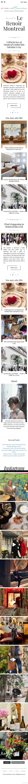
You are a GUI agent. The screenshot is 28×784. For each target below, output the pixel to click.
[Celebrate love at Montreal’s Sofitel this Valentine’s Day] (14, 70)
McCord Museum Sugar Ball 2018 (14, 342)
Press (10, 771)
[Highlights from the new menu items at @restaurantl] (14, 516)
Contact (4, 771)
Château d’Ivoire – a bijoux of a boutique (14, 454)
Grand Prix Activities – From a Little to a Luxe (14, 212)
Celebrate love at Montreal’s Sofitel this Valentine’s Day (14, 45)
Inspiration (14, 219)
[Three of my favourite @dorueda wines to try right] (14, 717)
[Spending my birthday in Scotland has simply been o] (14, 631)
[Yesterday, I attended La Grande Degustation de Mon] (14, 487)
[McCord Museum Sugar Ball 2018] (14, 328)
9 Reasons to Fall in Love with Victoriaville (14, 448)
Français (23, 771)
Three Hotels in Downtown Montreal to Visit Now (14, 148)
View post (14, 105)
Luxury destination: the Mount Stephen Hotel (14, 180)
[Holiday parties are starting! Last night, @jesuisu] (14, 573)
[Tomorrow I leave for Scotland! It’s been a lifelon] (14, 688)
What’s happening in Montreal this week (14, 225)
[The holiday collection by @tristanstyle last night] (14, 545)
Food (14, 37)
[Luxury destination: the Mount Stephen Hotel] (14, 166)
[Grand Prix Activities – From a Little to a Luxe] (14, 198)
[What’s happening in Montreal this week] (14, 241)
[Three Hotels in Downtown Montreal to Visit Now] (14, 134)
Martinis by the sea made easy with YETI (14, 456)
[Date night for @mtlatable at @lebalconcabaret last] (14, 602)
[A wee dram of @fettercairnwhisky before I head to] (14, 660)
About (16, 771)
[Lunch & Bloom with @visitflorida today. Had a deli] (14, 746)
